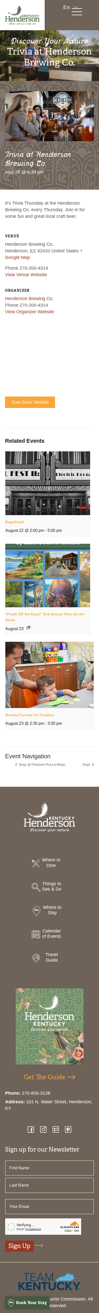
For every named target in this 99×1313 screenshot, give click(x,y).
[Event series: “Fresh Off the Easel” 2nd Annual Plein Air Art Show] (28, 627)
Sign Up (19, 1246)
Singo (86, 764)
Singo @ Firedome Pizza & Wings (41, 764)
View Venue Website (26, 274)
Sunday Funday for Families (29, 715)
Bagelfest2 (14, 522)
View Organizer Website (29, 311)
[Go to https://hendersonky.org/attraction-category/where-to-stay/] (49, 911)
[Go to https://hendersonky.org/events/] (49, 935)
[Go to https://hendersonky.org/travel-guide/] (49, 958)
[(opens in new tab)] (49, 1281)
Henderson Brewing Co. (29, 298)
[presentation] (47, 483)
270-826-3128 (36, 1093)
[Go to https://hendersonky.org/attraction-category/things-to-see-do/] (49, 888)
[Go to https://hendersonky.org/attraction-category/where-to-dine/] (49, 864)
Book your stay (31, 1302)
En (66, 7)
